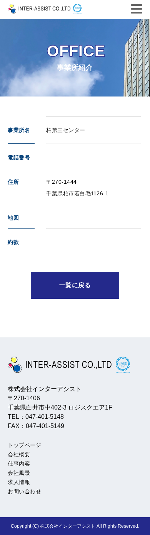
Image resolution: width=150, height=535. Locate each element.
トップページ (24, 445)
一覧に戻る (75, 285)
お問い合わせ (24, 491)
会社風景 (19, 473)
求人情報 (19, 482)
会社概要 (19, 454)
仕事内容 (19, 464)
